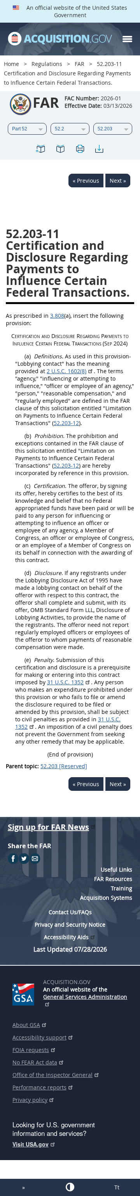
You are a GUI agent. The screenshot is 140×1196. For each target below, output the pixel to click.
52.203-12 (66, 423)
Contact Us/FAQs (70, 912)
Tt (116, 1187)
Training (121, 888)
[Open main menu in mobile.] (127, 39)
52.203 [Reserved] (63, 766)
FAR (79, 64)
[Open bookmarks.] (60, 150)
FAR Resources (113, 879)
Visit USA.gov (30, 1144)
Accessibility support (39, 1037)
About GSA (26, 1025)
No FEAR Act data (34, 1062)
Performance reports (39, 1087)
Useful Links (116, 869)
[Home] (60, 39)
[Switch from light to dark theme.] (70, 1187)
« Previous (86, 180)
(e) (27, 660)
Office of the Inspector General (52, 1075)
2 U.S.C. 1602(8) (66, 371)
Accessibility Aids (66, 937)
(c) (27, 485)
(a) (27, 356)
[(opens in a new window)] (24, 993)
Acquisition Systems (106, 897)
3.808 (57, 315)
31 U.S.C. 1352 (65, 682)
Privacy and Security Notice (70, 924)
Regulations (47, 64)
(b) (27, 436)
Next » (118, 180)
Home (11, 64)
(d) (27, 573)
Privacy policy (29, 1099)
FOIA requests (30, 1050)
